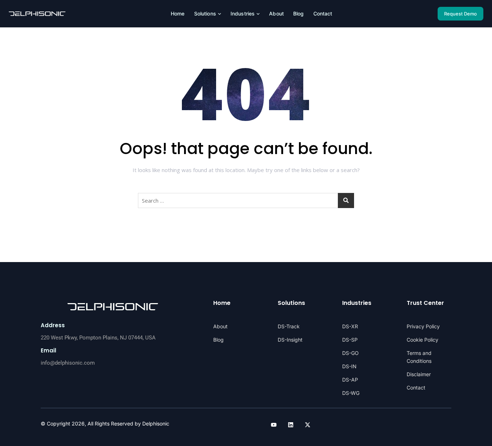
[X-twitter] (307, 425)
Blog (298, 13)
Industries (243, 14)
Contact (322, 13)
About (276, 13)
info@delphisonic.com (68, 363)
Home (178, 13)
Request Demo (460, 14)
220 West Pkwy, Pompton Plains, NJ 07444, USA (98, 337)
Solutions (205, 14)
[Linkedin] (290, 425)
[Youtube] (273, 425)
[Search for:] (246, 200)
